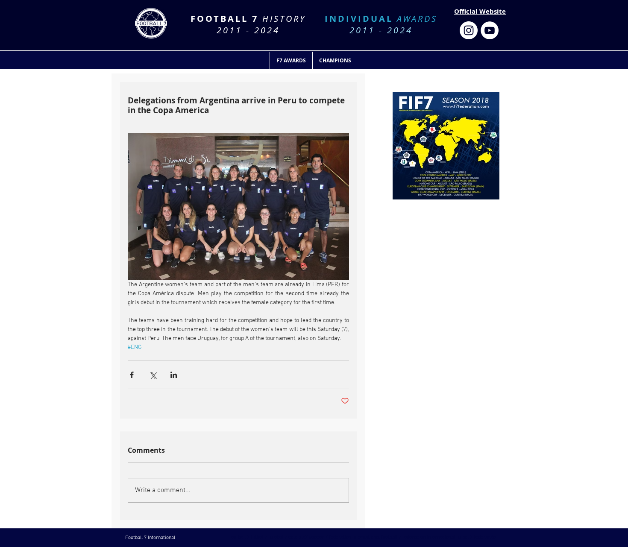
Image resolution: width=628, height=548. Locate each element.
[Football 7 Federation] (469, 30)
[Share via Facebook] (132, 375)
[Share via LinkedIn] (174, 375)
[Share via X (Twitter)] (153, 375)
